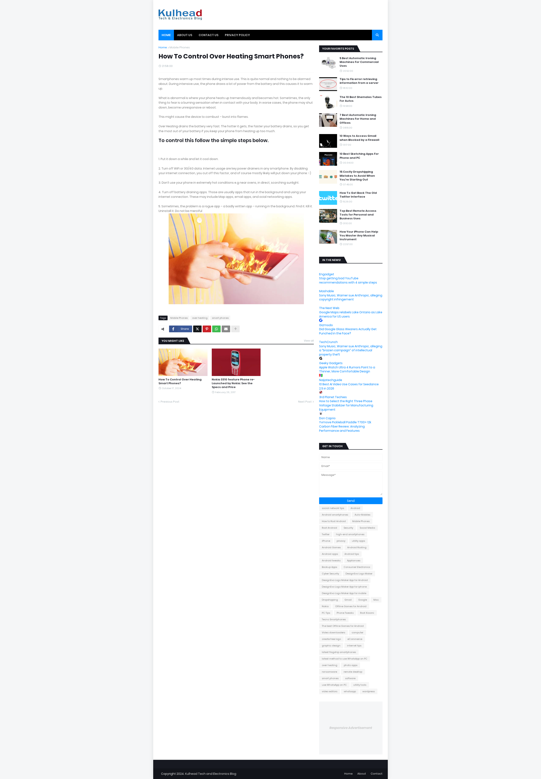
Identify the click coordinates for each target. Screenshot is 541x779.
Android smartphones (335, 514)
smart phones (220, 318)
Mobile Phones (179, 47)
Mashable (326, 291)
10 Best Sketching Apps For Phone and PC (359, 156)
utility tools (359, 685)
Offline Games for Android (350, 606)
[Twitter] (197, 329)
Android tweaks (331, 560)
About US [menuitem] (184, 35)
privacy (341, 541)
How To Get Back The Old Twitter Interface (358, 195)
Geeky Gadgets (331, 363)
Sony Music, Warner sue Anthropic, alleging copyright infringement (350, 297)
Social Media (367, 527)
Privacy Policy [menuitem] (237, 35)
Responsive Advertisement (350, 728)
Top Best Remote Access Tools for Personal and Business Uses (358, 214)
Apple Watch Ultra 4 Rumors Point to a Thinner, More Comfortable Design (347, 369)
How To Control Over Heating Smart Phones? (180, 381)
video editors (329, 691)
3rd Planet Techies (333, 397)
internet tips (354, 645)
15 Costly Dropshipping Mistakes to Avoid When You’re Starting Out (357, 175)
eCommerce (354, 639)
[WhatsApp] (216, 329)
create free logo (331, 639)
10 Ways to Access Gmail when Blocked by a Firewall (359, 138)
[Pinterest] (207, 329)
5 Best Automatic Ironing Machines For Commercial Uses (359, 62)
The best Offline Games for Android (343, 626)
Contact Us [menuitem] (209, 35)
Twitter (325, 534)
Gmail (348, 599)
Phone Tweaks (345, 613)
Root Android (329, 527)
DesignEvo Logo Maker (359, 573)
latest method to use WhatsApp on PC (344, 658)
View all (309, 340)
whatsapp (350, 691)
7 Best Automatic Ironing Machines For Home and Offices (358, 119)
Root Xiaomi (367, 613)
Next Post (305, 402)
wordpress (368, 691)
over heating (200, 318)
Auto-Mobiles (362, 514)
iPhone (326, 541)
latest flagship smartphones (339, 652)
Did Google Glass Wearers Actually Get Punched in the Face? (348, 331)
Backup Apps (329, 567)
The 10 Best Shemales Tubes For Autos (361, 99)
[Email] (226, 329)
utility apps (358, 541)
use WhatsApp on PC (334, 685)
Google (362, 599)
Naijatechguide (330, 380)
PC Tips (326, 613)
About (361, 774)
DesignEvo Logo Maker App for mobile (344, 593)
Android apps (330, 554)
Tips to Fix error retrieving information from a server (359, 81)
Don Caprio (327, 418)
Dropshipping (330, 599)
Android (355, 508)
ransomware (329, 671)
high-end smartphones (350, 534)
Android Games (331, 547)
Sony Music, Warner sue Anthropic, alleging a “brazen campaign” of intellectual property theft (350, 350)
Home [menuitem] (166, 35)
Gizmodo (326, 325)
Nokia (325, 606)
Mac (376, 599)
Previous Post (170, 402)
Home (162, 47)
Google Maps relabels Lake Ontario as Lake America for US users (350, 314)
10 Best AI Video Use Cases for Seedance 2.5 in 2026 (349, 386)
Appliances (353, 560)
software (350, 678)
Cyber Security (330, 573)
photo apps (350, 665)
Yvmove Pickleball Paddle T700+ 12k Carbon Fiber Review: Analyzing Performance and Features (345, 426)
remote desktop (353, 671)
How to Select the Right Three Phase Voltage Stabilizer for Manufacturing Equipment (346, 405)
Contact (377, 774)
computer (357, 632)
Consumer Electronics (357, 567)
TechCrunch (328, 342)
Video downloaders (333, 632)
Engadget (326, 274)
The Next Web (329, 308)
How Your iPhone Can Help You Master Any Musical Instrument (359, 235)
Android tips (351, 554)
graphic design (331, 645)
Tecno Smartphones (334, 619)
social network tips (333, 508)
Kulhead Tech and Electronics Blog (210, 774)
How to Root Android (334, 521)
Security (348, 527)
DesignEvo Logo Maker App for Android (345, 580)
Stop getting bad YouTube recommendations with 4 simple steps (348, 280)
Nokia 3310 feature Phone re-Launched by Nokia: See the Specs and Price (233, 383)
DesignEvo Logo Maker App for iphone (344, 586)
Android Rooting (356, 547)
